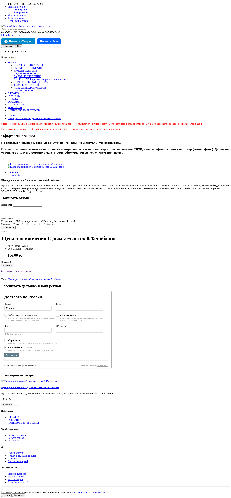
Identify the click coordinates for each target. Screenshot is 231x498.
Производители (16, 453)
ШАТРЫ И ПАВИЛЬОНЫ (28, 65)
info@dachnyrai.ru (10, 35)
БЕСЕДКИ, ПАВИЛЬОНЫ (28, 68)
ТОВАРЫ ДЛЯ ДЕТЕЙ (26, 84)
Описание (13, 172)
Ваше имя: (6, 204)
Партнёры (13, 458)
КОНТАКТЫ (15, 107)
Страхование (15, 347)
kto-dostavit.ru (102, 366)
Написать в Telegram (20, 41)
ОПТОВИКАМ (16, 104)
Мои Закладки (15, 479)
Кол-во (5, 262)
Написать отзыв (22, 271)
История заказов (16, 476)
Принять (6, 495)
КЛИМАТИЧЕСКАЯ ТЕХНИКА (32, 82)
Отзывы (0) (14, 175)
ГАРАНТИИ (14, 96)
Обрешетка (14, 340)
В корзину (7, 265)
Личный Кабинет (17, 473)
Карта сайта (14, 440)
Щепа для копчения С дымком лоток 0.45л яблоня (34, 279)
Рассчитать (11, 355)
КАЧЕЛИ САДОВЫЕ (25, 70)
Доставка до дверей (70, 315)
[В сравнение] (5, 231)
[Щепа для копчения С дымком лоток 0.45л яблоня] (36, 164)
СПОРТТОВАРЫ (23, 90)
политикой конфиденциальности (88, 492)
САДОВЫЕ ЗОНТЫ (25, 73)
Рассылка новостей (18, 482)
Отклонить (19, 495)
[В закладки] (2, 231)
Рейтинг (5, 224)
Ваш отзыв (7, 218)
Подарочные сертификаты (22, 455)
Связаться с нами (17, 435)
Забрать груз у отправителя (22, 315)
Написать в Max (49, 41)
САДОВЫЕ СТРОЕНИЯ (27, 76)
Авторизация (21, 12)
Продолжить (8, 227)
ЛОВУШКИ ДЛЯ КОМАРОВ (30, 87)
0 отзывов (6, 271)
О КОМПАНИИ (16, 93)
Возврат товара (16, 437)
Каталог (12, 62)
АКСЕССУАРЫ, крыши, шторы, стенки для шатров (42, 79)
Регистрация (20, 9)
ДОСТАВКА (15, 101)
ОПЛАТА (13, 99)
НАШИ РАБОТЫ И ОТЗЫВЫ (24, 110)
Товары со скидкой (18, 461)
